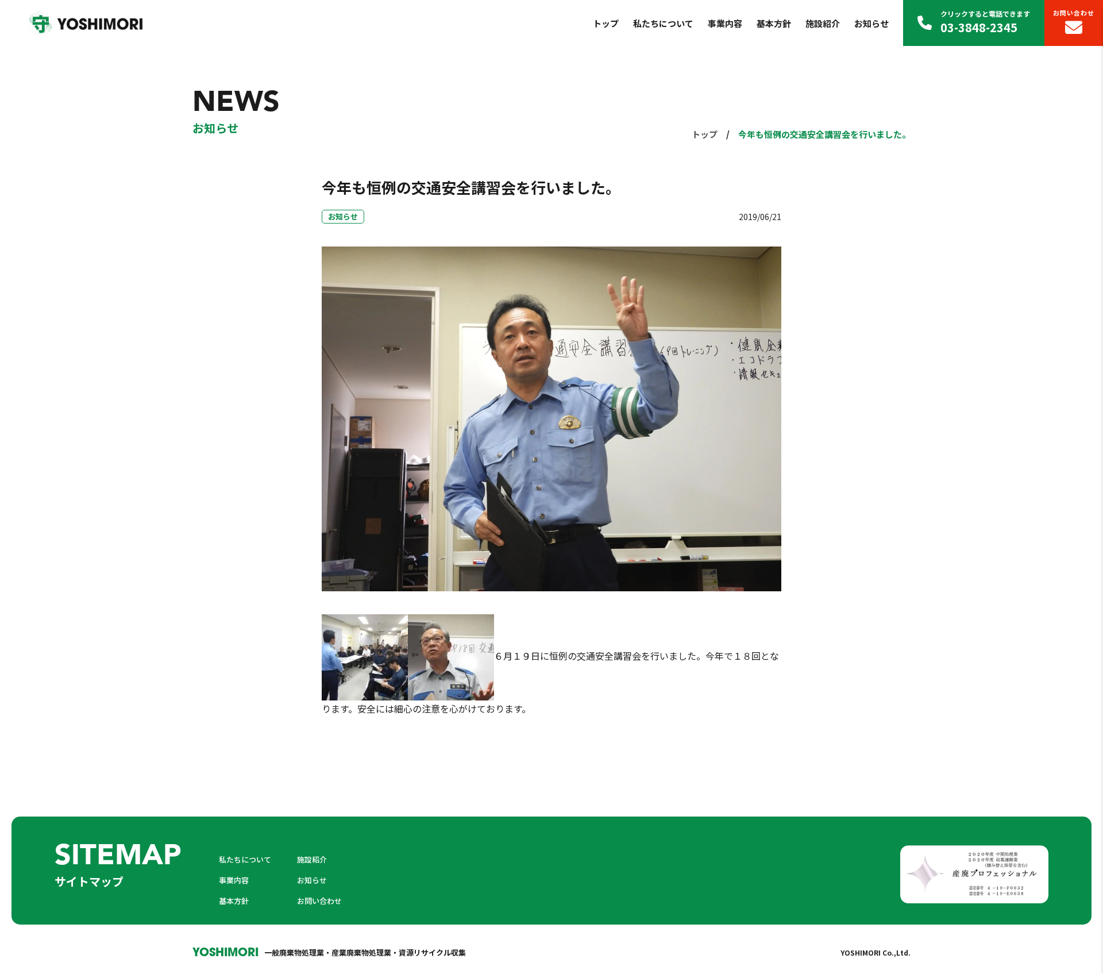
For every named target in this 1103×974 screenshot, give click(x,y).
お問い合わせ (1073, 12)
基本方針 (774, 23)
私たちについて (663, 23)
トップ (606, 23)
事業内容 (725, 23)
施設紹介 (822, 23)
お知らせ (871, 23)
